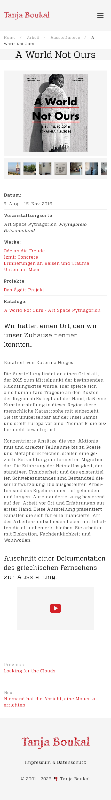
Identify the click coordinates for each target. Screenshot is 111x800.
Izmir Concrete (21, 256)
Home (10, 37)
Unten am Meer (22, 269)
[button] (100, 15)
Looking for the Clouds (30, 670)
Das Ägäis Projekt (24, 289)
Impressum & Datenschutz (55, 762)
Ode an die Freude (24, 250)
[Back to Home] (27, 15)
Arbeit (33, 37)
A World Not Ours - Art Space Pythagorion (52, 310)
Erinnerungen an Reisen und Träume (46, 263)
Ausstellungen (65, 37)
